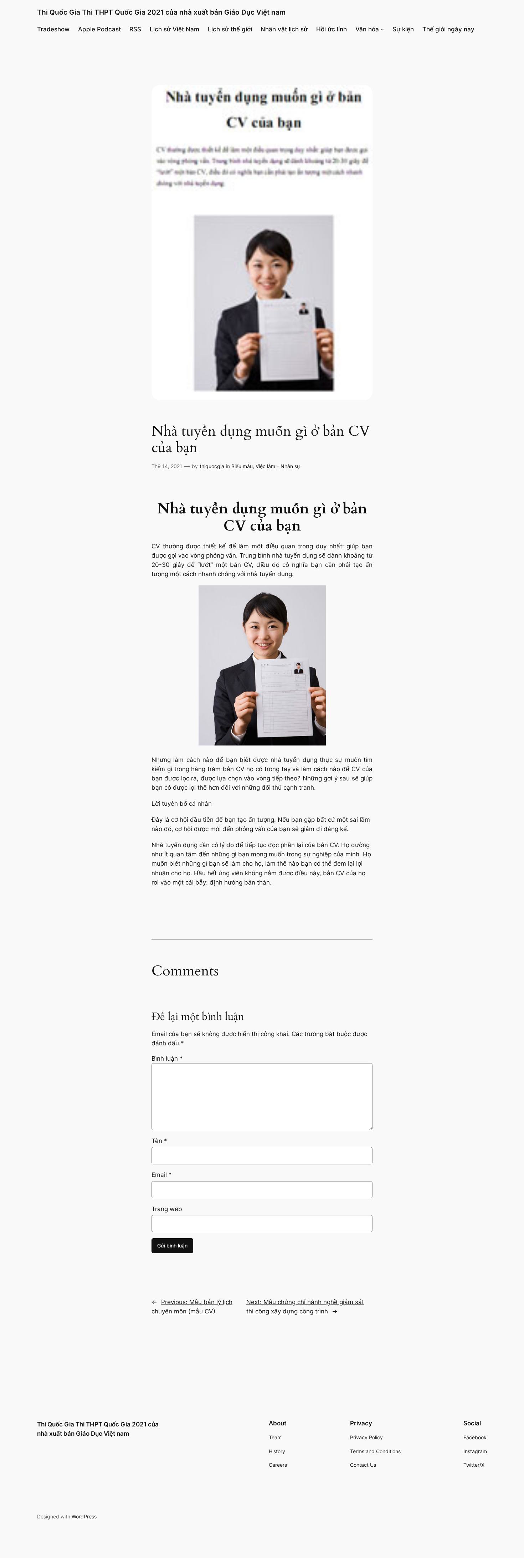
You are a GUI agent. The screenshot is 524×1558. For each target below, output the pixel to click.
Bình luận (167, 1058)
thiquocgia (212, 466)
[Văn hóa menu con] (382, 29)
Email (161, 1174)
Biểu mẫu (242, 466)
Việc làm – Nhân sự (278, 466)
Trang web (166, 1209)
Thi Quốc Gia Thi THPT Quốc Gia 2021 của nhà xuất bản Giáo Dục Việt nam (161, 12)
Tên (159, 1140)
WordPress (84, 1516)
